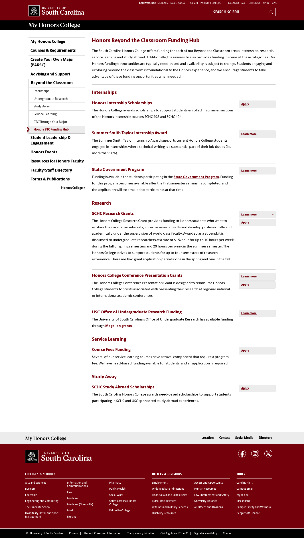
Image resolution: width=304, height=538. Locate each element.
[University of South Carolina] (58, 456)
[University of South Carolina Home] (56, 11)
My (54, 25)
